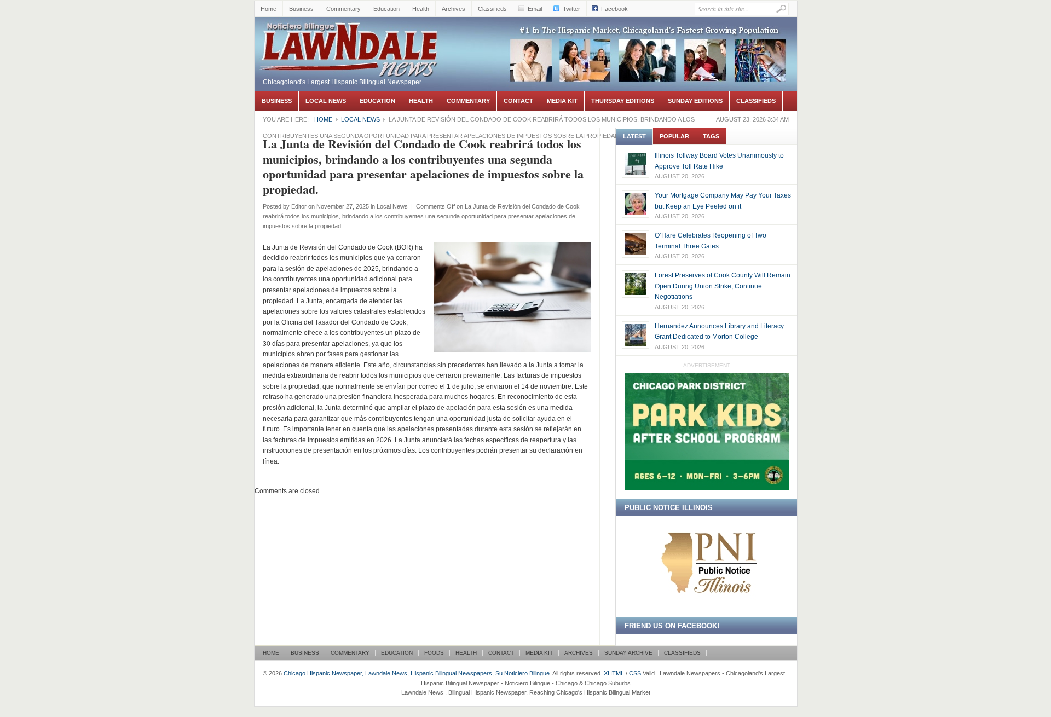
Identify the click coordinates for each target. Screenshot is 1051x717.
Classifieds (492, 8)
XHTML (614, 673)
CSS (635, 673)
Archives (453, 8)
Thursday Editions (622, 100)
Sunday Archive (628, 653)
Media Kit (562, 100)
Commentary (343, 8)
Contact (518, 100)
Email (535, 8)
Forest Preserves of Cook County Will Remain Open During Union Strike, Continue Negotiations (722, 285)
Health (420, 8)
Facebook (614, 8)
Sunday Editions (695, 100)
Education (386, 8)
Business (301, 8)
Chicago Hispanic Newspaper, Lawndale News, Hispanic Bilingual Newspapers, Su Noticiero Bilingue (350, 47)
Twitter (571, 8)
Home (268, 8)
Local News (325, 100)
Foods (434, 653)
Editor (299, 206)
